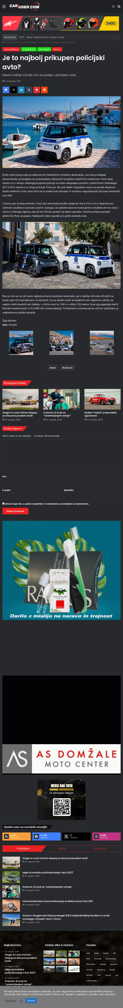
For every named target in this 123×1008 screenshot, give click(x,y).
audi (88, 953)
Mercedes (90, 964)
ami (53, 367)
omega (103, 964)
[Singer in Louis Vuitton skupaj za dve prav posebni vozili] (20, 399)
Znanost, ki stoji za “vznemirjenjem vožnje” (57, 414)
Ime (5, 476)
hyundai (97, 958)
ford (88, 958)
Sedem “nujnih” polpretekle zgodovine (100, 414)
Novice (17, 42)
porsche (113, 964)
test (99, 975)
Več (21, 1000)
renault (89, 969)
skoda (112, 969)
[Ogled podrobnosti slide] (60, 23)
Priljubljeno (23, 848)
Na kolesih (44, 49)
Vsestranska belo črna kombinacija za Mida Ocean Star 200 (57, 901)
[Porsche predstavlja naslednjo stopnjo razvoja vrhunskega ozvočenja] (61, 969)
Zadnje (62, 848)
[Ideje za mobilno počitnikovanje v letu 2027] (11, 877)
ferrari (106, 953)
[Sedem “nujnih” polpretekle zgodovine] (102, 399)
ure (116, 975)
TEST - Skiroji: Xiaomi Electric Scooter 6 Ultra (41, 37)
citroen (68, 367)
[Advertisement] (61, 647)
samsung (101, 969)
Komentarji (100, 848)
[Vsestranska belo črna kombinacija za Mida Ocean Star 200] (11, 906)
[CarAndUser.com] (24, 6)
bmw (96, 953)
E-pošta (7, 490)
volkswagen (91, 980)
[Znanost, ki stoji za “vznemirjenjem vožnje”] (61, 399)
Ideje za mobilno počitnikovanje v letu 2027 (47, 872)
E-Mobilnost (29, 49)
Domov (8, 42)
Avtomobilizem (29, 42)
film (114, 953)
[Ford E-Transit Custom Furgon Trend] (49, 969)
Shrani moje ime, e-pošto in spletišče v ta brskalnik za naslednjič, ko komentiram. (47, 503)
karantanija (111, 958)
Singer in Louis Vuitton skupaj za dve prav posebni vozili (19, 414)
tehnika (89, 975)
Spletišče (69, 490)
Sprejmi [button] (31, 1000)
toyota (108, 975)
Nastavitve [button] (10, 1000)
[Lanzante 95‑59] (74, 969)
